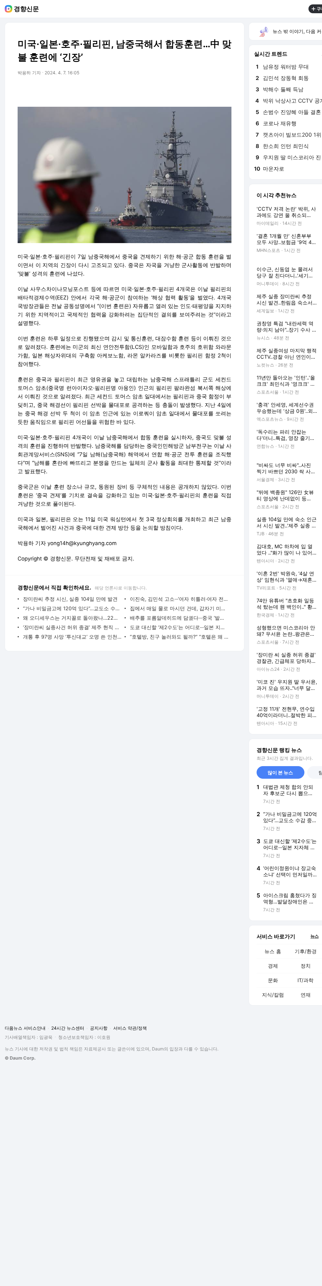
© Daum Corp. (20, 1058)
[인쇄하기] (225, 90)
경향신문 (26, 9)
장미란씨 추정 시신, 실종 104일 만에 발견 (70, 599)
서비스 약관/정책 (130, 1028)
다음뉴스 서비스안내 (25, 1028)
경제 (273, 966)
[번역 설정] (200, 90)
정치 (306, 966)
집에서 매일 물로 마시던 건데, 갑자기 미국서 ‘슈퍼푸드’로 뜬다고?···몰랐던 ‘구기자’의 (179, 608)
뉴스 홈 (272, 951)
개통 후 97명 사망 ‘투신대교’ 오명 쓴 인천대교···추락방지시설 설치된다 (72, 637)
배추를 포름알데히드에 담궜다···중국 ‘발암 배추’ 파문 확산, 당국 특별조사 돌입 (179, 618)
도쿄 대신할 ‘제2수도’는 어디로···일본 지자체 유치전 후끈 (179, 627)
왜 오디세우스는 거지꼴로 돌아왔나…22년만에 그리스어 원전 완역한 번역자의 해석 (72, 618)
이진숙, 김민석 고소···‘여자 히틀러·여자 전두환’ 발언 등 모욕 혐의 (179, 599)
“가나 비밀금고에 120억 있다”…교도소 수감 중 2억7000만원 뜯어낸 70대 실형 (72, 608)
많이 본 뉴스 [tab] (280, 773)
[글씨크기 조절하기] (212, 90)
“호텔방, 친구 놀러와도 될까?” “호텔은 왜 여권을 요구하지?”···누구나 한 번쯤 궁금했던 (179, 637)
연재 (306, 995)
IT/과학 (305, 980)
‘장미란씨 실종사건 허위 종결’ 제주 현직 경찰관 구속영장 (72, 627)
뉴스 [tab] (314, 936)
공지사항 (99, 1028)
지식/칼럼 (273, 995)
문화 (273, 980)
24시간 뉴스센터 (67, 1028)
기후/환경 (306, 951)
